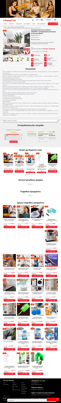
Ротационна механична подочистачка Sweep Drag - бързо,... (41, 166)
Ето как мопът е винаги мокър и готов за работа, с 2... (9, 318)
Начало (5, 23)
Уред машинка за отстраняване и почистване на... (51, 220)
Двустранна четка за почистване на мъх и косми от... (9, 293)
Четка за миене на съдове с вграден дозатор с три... (9, 269)
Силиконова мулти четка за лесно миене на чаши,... (19, 165)
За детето (19, 23)
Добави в (8, 171)
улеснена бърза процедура (38, 64)
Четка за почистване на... (9, 341)
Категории (11, 23)
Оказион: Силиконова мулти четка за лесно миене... (8, 165)
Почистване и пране (19, 26)
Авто (33, 23)
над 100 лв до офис (50, 64)
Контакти (23, 384)
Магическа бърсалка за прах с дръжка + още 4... (52, 165)
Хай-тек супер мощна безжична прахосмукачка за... (51, 269)
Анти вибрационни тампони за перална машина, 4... (37, 293)
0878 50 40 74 (35, 382)
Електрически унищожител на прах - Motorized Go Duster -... (37, 367)
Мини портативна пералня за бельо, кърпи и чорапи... (23, 293)
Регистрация (6, 384)
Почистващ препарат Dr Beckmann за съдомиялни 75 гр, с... (23, 342)
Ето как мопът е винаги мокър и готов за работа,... (51, 293)
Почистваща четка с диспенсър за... (30, 165)
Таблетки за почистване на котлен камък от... (51, 318)
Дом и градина (27, 23)
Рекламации (23, 391)
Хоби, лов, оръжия (41, 23)
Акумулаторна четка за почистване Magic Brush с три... (23, 220)
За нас (22, 382)
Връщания (23, 393)
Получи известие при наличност (39, 51)
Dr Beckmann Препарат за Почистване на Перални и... (37, 342)
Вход (4, 382)
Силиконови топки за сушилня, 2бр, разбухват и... (37, 318)
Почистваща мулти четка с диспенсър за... (37, 220)
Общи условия (24, 388)
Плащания (23, 389)
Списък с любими (52, 23)
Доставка (23, 386)
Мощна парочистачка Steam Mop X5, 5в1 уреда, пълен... (23, 367)
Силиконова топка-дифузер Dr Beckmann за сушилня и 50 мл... (51, 342)
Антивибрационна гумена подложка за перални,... (51, 244)
